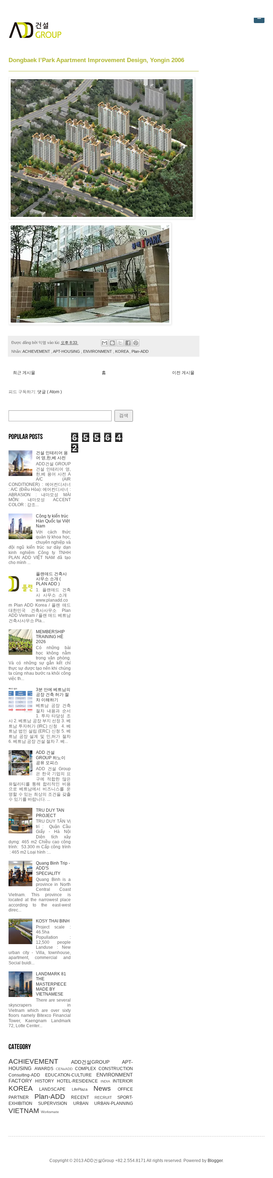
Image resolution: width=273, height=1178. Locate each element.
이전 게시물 (183, 372)
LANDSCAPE (55, 1089)
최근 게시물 (24, 372)
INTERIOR (123, 1081)
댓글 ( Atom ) (49, 391)
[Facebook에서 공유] (128, 342)
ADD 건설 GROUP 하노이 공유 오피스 (50, 757)
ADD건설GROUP (96, 1062)
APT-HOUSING (67, 351)
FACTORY (22, 1081)
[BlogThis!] (112, 342)
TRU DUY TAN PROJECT (50, 813)
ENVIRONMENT (98, 351)
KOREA (122, 351)
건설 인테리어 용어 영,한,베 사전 (52, 455)
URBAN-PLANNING (113, 1103)
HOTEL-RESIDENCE (79, 1081)
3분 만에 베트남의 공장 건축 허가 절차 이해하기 (53, 694)
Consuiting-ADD (27, 1075)
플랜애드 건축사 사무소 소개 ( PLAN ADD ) (51, 579)
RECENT (83, 1097)
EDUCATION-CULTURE (71, 1075)
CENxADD (65, 1069)
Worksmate (50, 1112)
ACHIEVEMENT (36, 351)
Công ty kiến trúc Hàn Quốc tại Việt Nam (53, 521)
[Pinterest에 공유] (135, 342)
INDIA (107, 1081)
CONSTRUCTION (115, 1068)
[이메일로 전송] (104, 342)
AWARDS (45, 1068)
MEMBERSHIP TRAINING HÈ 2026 (50, 637)
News (105, 1088)
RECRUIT (106, 1097)
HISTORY (46, 1081)
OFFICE (125, 1089)
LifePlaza (82, 1089)
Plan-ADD (140, 351)
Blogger (215, 1160)
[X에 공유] (120, 342)
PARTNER (21, 1097)
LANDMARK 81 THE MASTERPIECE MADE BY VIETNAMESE (51, 984)
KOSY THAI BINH (53, 921)
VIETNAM (25, 1110)
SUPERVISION (55, 1103)
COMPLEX (86, 1068)
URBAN (83, 1103)
